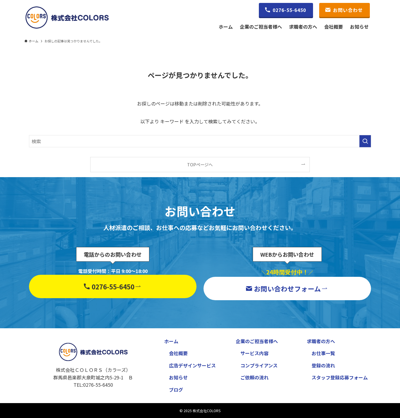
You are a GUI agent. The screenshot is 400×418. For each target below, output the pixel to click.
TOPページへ (200, 164)
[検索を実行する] (365, 141)
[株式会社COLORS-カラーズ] (67, 17)
